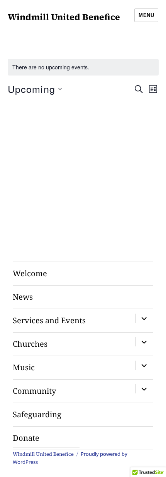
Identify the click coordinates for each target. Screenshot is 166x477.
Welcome (30, 273)
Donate (26, 438)
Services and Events (49, 320)
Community (34, 391)
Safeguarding (37, 414)
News (23, 297)
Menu (146, 15)
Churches (30, 344)
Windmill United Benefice (64, 17)
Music (24, 367)
